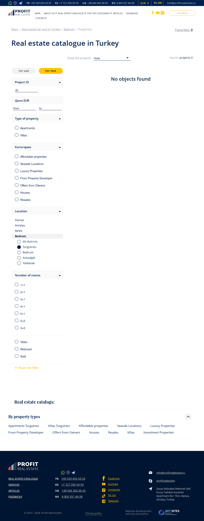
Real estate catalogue (71, 13)
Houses (94, 432)
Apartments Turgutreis (23, 425)
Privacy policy (93, 513)
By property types (24, 416)
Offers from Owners (66, 432)
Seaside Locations (129, 425)
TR (38, 3)
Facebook (114, 478)
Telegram (113, 501)
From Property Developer (25, 432)
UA (95, 3)
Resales (113, 432)
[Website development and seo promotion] (169, 514)
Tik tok (112, 495)
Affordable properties (93, 425)
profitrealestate (165, 480)
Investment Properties (158, 432)
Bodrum (69, 29)
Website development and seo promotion (139, 512)
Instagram (114, 489)
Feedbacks (132, 13)
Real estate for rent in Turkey (41, 29)
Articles (118, 13)
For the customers (98, 13)
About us (49, 13)
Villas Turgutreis (59, 425)
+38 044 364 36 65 (74, 490)
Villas (130, 432)
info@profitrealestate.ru (181, 3)
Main (37, 13)
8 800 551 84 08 (72, 496)
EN (160, 3)
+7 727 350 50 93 (72, 484)
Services (14, 484)
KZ (66, 3)
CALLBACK (182, 13)
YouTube (113, 484)
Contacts (41, 18)
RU (123, 3)
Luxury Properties (162, 425)
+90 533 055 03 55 (73, 478)
